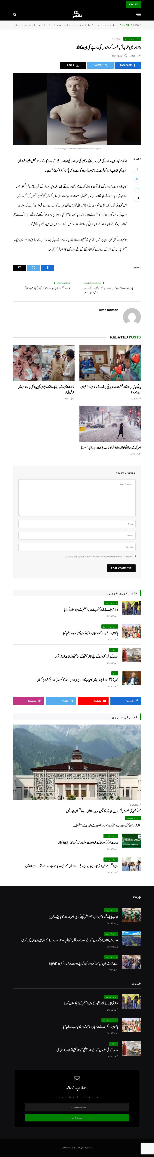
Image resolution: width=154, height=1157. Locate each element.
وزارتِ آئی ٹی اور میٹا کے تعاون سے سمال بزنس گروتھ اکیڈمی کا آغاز (88, 842)
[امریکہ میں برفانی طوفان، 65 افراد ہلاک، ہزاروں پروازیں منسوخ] (110, 424)
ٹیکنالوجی (111, 836)
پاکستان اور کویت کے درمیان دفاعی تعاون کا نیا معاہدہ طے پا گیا (90, 633)
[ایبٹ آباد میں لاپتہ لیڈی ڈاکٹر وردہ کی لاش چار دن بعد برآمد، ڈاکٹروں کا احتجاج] (131, 962)
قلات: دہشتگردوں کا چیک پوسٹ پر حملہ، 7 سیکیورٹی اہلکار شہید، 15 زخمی (47, 288)
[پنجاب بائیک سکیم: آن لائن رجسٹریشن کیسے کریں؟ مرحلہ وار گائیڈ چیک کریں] (131, 915)
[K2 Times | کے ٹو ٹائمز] (77, 14)
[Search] (15, 14)
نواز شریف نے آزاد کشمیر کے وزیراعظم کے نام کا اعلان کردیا (91, 609)
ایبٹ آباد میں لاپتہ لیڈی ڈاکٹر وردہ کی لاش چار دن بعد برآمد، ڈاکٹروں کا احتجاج (83, 964)
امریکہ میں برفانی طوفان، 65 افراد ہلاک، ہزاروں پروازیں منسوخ (111, 447)
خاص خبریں (111, 603)
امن (115, 673)
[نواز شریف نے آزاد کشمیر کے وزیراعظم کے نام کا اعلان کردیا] (131, 608)
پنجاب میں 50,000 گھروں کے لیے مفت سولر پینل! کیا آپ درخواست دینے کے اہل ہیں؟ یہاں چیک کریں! (69, 940)
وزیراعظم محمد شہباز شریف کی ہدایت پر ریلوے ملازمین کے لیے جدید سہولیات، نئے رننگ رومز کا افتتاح (71, 866)
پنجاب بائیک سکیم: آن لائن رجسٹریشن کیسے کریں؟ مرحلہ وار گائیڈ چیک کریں (83, 917)
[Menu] (138, 14)
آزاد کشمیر (133, 817)
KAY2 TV (133, 4)
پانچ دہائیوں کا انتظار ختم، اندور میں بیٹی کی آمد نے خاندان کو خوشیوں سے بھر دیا (110, 389)
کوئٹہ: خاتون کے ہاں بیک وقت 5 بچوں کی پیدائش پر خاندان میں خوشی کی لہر (46, 389)
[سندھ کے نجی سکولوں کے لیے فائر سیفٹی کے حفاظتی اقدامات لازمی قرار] (131, 655)
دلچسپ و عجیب (132, 38)
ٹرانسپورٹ (111, 859)
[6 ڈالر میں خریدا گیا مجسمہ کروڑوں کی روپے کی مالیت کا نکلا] (77, 109)
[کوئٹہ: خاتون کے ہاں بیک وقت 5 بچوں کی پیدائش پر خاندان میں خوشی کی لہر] (44, 363)
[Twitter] (137, 178)
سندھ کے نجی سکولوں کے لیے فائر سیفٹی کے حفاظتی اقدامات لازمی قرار (86, 656)
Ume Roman (108, 310)
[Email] (137, 197)
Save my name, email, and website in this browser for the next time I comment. (98, 557)
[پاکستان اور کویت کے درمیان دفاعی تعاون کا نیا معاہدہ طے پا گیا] (131, 631)
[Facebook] (137, 169)
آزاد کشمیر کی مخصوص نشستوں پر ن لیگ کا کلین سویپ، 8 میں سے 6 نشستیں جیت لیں (103, 811)
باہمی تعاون (110, 626)
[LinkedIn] (137, 188)
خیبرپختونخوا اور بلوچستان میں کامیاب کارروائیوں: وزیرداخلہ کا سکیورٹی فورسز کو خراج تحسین (77, 680)
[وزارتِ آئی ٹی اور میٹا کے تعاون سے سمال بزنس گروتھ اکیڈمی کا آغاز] (131, 841)
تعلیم (113, 650)
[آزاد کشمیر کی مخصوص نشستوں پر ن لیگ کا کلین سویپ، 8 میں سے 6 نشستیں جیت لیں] (77, 762)
